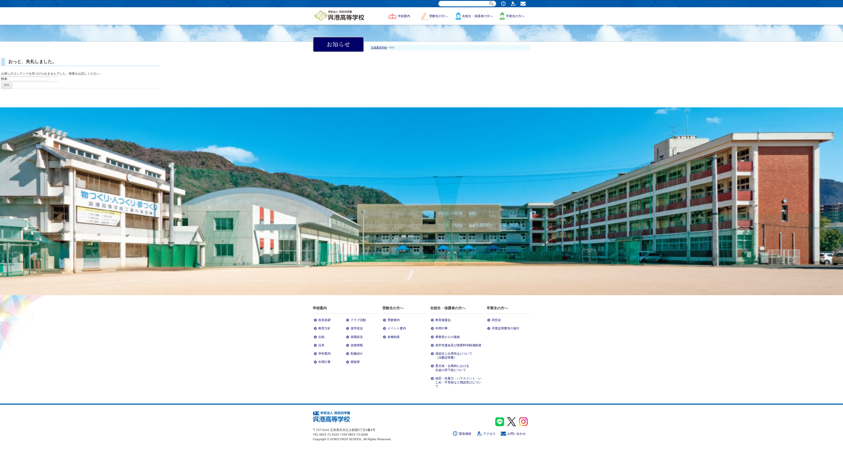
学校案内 (404, 16)
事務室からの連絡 (447, 337)
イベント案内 (396, 328)
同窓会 (496, 320)
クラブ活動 (358, 320)
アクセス (489, 433)
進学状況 (357, 328)
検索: (4, 79)
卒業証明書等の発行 (505, 328)
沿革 (321, 345)
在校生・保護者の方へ (477, 16)
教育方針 (324, 328)
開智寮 (355, 362)
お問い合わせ (516, 433)
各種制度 (393, 337)
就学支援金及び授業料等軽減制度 (458, 345)
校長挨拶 (324, 320)
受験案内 (393, 320)
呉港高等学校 (379, 47)
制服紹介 (357, 353)
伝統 (321, 337)
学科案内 (324, 353)
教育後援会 (443, 320)
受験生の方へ (438, 16)
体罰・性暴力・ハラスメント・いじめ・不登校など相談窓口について (458, 382)
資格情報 (357, 345)
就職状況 (357, 337)
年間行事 (324, 362)
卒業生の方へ (515, 16)
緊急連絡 (465, 433)
